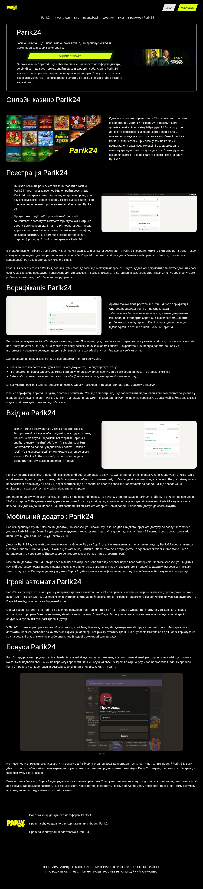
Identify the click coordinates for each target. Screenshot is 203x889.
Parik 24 (142, 308)
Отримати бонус (70, 56)
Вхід (169, 7)
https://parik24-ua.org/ (161, 127)
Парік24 (86, 255)
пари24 (38, 393)
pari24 (43, 216)
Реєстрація (187, 7)
